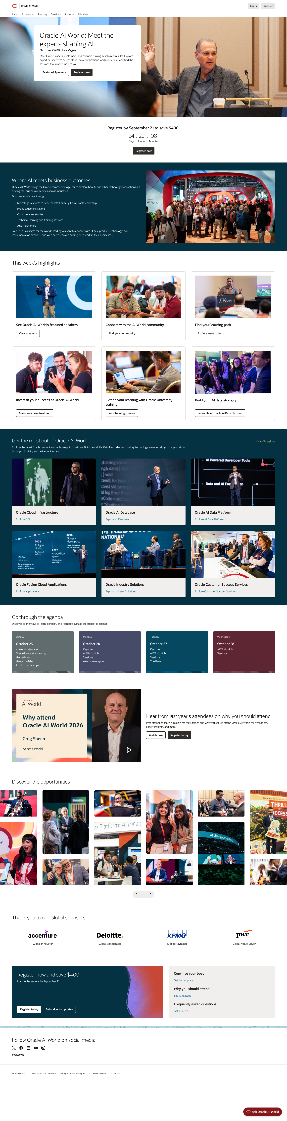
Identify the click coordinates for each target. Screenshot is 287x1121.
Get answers (181, 1011)
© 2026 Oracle (18, 1073)
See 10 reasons (182, 995)
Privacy (63, 1073)
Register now (81, 73)
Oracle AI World (29, 5)
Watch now (156, 735)
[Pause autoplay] (143, 894)
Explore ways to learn (211, 333)
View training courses (121, 413)
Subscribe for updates (59, 1009)
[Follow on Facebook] (21, 1048)
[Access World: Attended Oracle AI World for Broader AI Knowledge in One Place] (76, 725)
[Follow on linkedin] (29, 1048)
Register (268, 5)
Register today (179, 735)
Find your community (121, 333)
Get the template (183, 980)
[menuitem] (15, 14)
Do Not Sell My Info (77, 1073)
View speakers (28, 333)
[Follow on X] (14, 1048)
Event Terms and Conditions (44, 1073)
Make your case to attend (34, 413)
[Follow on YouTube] (36, 1048)
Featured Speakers (54, 73)
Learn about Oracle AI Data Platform (220, 413)
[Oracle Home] (15, 6)
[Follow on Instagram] (43, 1048)
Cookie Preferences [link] (98, 1073)
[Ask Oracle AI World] (262, 1112)
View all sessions (265, 441)
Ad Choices (115, 1073)
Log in (253, 5)
